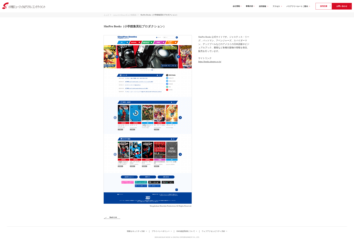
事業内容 (249, 6)
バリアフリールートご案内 (297, 6)
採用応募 (323, 6)
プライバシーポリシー (161, 231)
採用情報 (262, 6)
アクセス (276, 6)
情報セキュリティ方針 (136, 231)
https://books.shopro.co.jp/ (209, 61)
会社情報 (236, 6)
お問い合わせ (341, 6)
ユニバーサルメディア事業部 (124, 15)
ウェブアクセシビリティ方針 (213, 231)
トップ (106, 15)
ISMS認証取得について (185, 231)
